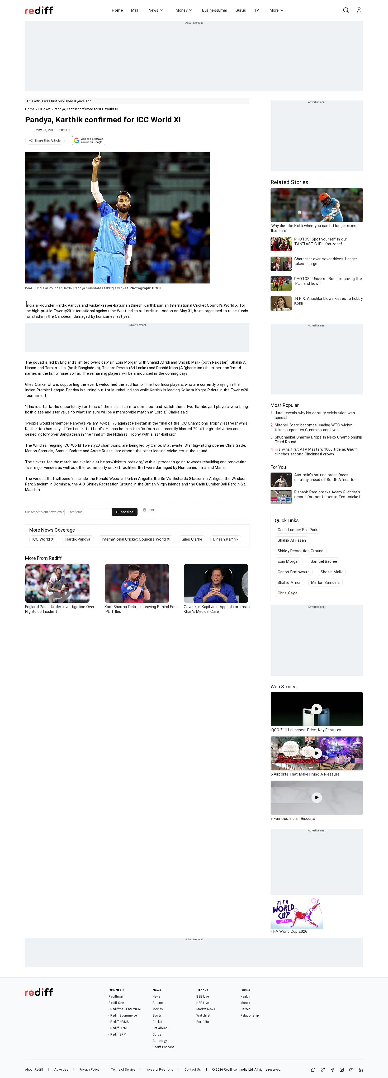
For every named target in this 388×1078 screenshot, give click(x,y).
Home (117, 10)
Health (245, 996)
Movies (158, 1009)
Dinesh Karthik (225, 539)
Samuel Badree (324, 561)
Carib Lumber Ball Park (297, 529)
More (274, 10)
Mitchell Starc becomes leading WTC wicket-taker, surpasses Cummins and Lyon (314, 427)
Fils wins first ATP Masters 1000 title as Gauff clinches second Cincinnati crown (316, 451)
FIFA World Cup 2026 (289, 931)
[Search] (346, 10)
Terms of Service (123, 1069)
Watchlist (203, 1015)
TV (256, 10)
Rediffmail (116, 996)
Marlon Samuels (325, 582)
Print (151, 510)
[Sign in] (359, 10)
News (153, 10)
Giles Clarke (192, 539)
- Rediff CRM (117, 1028)
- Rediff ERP (116, 1034)
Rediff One (116, 1003)
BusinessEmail (215, 10)
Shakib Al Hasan (292, 540)
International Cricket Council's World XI (136, 539)
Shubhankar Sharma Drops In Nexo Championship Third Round (318, 439)
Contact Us (192, 1069)
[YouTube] (351, 1070)
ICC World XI (43, 539)
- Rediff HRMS (118, 1022)
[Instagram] (342, 1070)
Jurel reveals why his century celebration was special (315, 415)
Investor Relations (159, 1069)
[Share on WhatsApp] (313, 1070)
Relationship (249, 1015)
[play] (316, 709)
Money (181, 10)
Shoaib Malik (332, 572)
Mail (134, 10)
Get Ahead (160, 1028)
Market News (205, 1009)
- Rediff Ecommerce (122, 1015)
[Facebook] (332, 1070)
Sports (157, 1015)
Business (160, 1003)
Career (245, 1009)
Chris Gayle (287, 593)
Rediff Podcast (163, 1047)
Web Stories (284, 686)
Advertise (61, 1069)
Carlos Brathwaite (294, 572)
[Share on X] (323, 1070)
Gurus (240, 10)
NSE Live (202, 1003)
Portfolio (202, 1022)
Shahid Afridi (289, 582)
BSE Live (202, 996)
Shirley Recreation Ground (301, 550)
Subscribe (124, 512)
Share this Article (47, 140)
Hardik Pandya (77, 539)
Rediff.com (232, 1069)
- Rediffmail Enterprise (124, 1009)
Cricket (44, 109)
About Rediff (34, 1069)
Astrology (160, 1041)
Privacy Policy (89, 1069)
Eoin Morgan (289, 561)
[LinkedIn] (361, 1070)
